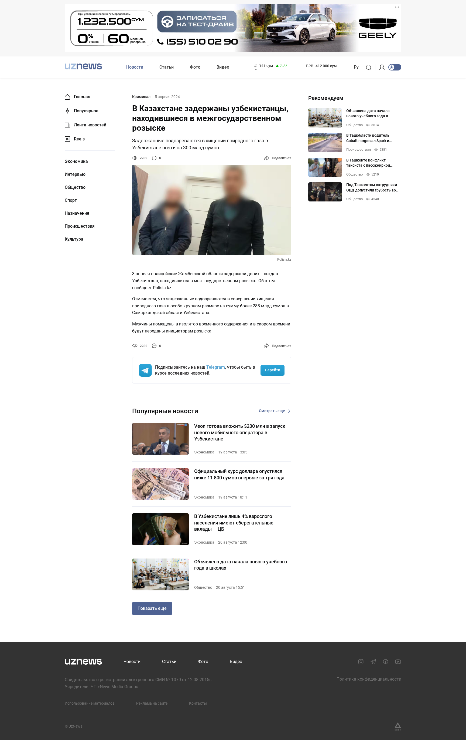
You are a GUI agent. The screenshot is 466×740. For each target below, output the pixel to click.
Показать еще (152, 608)
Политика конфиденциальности (369, 679)
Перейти (272, 370)
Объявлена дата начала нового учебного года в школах (240, 565)
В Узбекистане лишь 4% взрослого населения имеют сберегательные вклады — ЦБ (233, 522)
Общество (75, 187)
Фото (195, 67)
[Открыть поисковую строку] (370, 67)
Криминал (141, 97)
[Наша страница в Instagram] (361, 661)
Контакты (198, 703)
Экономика (76, 161)
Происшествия (80, 226)
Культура (74, 239)
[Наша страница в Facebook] (385, 661)
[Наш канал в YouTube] (398, 661)
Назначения (77, 213)
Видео (223, 67)
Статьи (166, 67)
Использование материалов (90, 703)
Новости (134, 67)
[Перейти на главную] (83, 66)
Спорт (71, 200)
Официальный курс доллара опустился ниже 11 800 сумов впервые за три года (239, 474)
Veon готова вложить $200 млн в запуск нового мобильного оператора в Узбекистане (239, 432)
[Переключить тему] (394, 67)
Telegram (215, 367)
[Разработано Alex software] (397, 726)
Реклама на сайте (151, 703)
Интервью (75, 174)
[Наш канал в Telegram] (373, 661)
